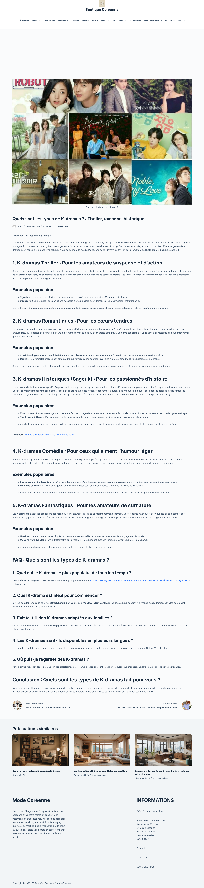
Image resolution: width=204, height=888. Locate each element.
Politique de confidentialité (150, 820)
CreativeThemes (63, 883)
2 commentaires (99, 775)
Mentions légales (145, 835)
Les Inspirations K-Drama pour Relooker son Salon (101, 771)
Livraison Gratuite (145, 827)
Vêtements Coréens (28, 20)
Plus (180, 20)
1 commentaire (61, 226)
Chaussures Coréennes (55, 20)
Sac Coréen (118, 20)
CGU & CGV (142, 838)
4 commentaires (160, 778)
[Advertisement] (102, 49)
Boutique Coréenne (102, 9)
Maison (168, 20)
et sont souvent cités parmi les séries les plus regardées (139, 580)
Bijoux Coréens (99, 20)
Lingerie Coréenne (80, 20)
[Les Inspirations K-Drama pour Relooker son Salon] (102, 750)
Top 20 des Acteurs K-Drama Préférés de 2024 (49, 434)
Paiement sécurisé (145, 831)
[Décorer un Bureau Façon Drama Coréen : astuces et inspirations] (163, 750)
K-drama (47, 226)
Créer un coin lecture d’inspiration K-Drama (36, 771)
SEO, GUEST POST (146, 866)
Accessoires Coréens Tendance (144, 20)
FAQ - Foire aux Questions (150, 811)
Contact (140, 848)
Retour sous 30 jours (147, 824)
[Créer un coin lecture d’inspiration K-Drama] (40, 750)
